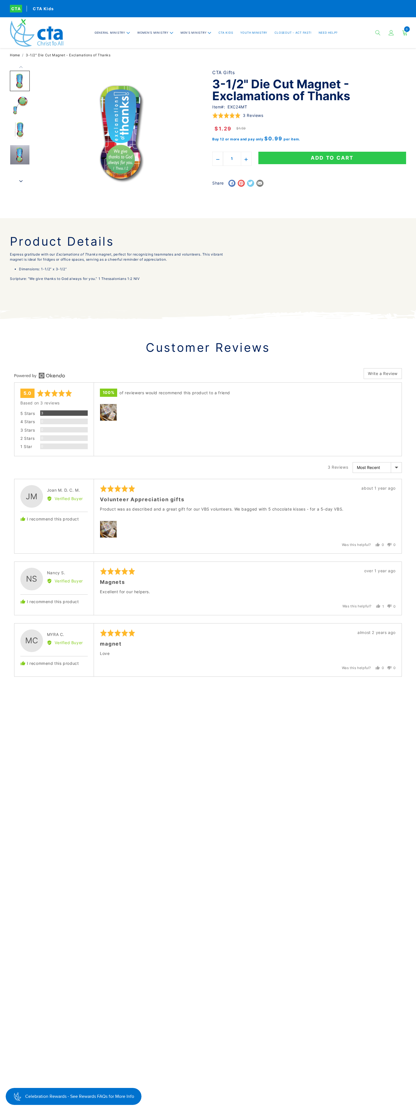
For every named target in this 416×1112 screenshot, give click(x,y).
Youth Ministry (254, 32)
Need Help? (328, 32)
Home (15, 55)
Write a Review (383, 373)
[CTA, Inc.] (36, 32)
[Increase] (246, 159)
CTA (16, 8)
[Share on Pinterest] (241, 183)
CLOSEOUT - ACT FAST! (293, 32)
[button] (112, 33)
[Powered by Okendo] (39, 375)
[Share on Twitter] (250, 183)
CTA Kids (43, 8)
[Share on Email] (259, 183)
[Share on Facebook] (231, 183)
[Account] (391, 32)
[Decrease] (217, 159)
